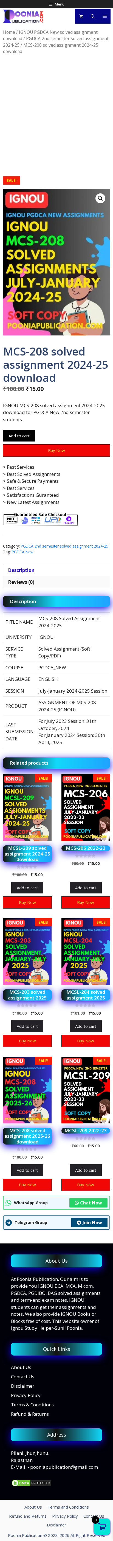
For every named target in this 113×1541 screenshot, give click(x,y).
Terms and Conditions (68, 1507)
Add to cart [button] (27, 887)
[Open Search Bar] (93, 16)
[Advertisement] (56, 115)
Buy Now (56, 450)
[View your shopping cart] (81, 16)
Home (9, 32)
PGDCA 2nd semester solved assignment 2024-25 (64, 546)
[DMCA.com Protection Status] (31, 1485)
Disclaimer (22, 1386)
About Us (21, 1367)
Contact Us (22, 1376)
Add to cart (19, 435)
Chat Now (91, 1203)
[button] (100, 198)
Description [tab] (21, 570)
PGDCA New (22, 551)
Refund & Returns (30, 1414)
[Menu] (105, 16)
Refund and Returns (28, 1516)
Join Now (92, 1223)
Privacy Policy (26, 1395)
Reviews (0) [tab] (21, 582)
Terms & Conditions (32, 1404)
